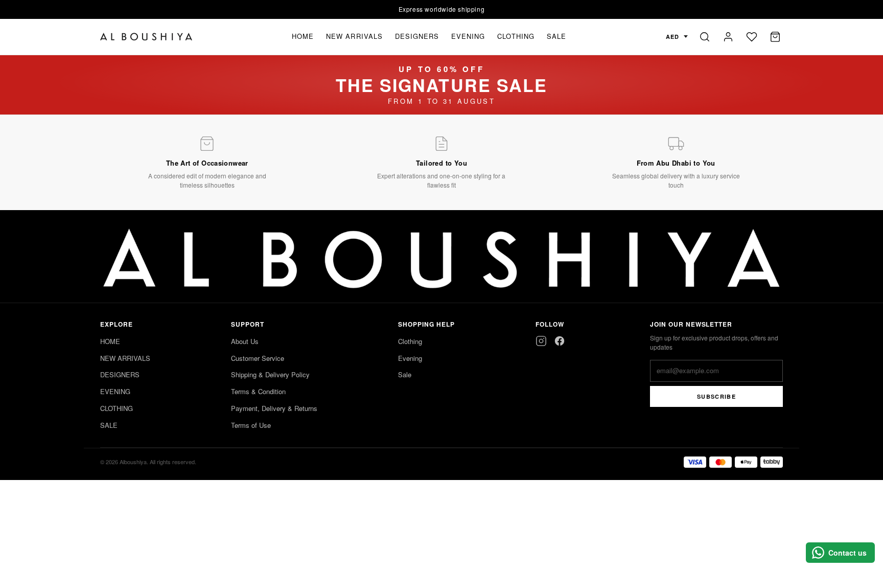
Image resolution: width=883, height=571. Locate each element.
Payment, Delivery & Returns (274, 408)
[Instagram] (541, 341)
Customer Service (257, 358)
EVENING (468, 36)
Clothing (410, 341)
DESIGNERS (417, 36)
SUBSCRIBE (716, 396)
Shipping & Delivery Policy (270, 374)
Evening (410, 358)
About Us (245, 341)
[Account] (728, 36)
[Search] (704, 36)
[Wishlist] (751, 36)
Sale (404, 374)
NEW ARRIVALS (354, 36)
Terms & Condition (258, 391)
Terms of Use (251, 425)
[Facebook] (559, 341)
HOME (303, 36)
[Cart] (775, 36)
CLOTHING (515, 36)
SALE (556, 36)
